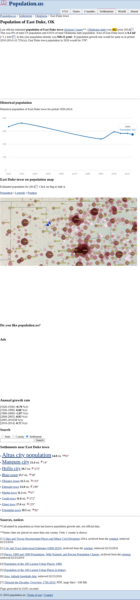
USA (65, 11)
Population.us (26, 3)
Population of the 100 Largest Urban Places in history (35, 570)
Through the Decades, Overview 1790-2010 (29, 582)
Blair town (10, 475)
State (7, 436)
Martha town (9, 492)
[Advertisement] (70, 70)
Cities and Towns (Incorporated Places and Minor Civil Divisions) (42, 538)
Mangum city (15, 462)
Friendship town (11, 510)
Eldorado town (10, 486)
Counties (89, 11)
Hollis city (11, 468)
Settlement (35, 436)
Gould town (9, 498)
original (113, 538)
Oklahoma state (96, 29)
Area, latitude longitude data (20, 576)
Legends (20, 192)
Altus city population (26, 455)
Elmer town (8, 504)
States (76, 11)
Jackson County (74, 29)
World (122, 11)
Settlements (107, 11)
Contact (48, 595)
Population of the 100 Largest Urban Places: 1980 (33, 563)
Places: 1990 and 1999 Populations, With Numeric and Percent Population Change (51, 554)
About (134, 11)
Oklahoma (41, 15)
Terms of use (34, 595)
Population (6, 192)
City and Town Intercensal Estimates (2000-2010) (32, 548)
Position (32, 192)
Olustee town (11, 481)
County (20, 436)
